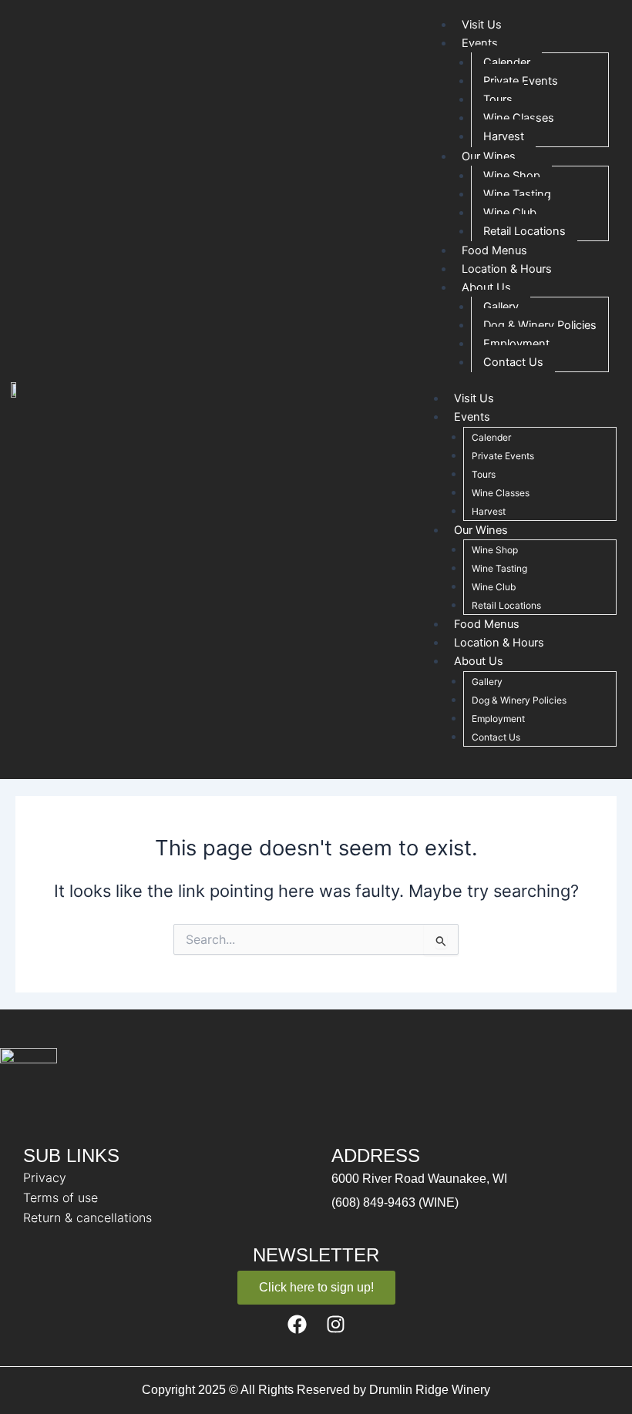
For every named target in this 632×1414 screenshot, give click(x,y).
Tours (498, 99)
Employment (516, 344)
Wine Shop (511, 176)
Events (480, 43)
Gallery (501, 307)
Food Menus (486, 624)
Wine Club (509, 213)
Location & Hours (499, 643)
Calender (506, 62)
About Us (486, 287)
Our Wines (489, 156)
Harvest (503, 136)
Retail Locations (524, 231)
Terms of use (60, 1197)
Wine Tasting (517, 194)
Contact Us (513, 362)
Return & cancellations (87, 1217)
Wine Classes (518, 118)
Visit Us (474, 398)
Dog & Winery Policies (540, 325)
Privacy (44, 1177)
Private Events (520, 81)
